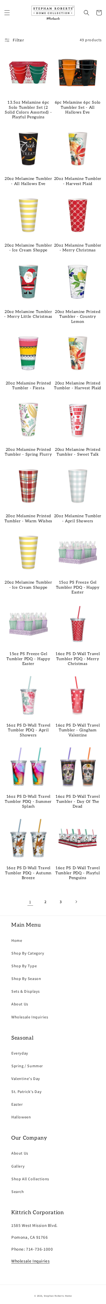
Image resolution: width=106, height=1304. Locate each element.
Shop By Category (27, 953)
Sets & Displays (25, 991)
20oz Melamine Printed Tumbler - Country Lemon (78, 317)
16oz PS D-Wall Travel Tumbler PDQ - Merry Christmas (77, 659)
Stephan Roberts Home (58, 1295)
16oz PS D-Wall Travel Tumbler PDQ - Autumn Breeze (28, 873)
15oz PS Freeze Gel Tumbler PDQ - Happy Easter (77, 587)
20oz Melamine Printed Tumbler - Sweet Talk (78, 452)
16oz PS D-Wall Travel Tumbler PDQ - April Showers (28, 730)
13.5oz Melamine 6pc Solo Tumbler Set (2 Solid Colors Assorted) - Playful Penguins (28, 109)
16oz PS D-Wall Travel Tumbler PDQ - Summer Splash (28, 801)
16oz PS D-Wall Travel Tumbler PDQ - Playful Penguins (77, 873)
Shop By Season (26, 978)
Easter (17, 1104)
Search (17, 1191)
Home (16, 940)
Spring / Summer (27, 1065)
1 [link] (30, 902)
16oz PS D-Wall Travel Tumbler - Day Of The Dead (77, 801)
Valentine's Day (25, 1078)
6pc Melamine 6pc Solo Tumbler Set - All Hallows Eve (78, 107)
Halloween (21, 1117)
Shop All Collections (30, 1178)
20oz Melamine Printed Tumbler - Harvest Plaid (77, 385)
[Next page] (76, 902)
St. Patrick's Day (26, 1091)
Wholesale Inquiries (29, 1017)
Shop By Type (24, 965)
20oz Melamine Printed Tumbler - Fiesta (28, 385)
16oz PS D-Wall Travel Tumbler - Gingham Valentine (77, 730)
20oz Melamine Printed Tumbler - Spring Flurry (28, 452)
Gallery (18, 1166)
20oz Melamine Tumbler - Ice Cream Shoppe (28, 248)
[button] (7, 12)
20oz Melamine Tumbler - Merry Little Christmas (28, 314)
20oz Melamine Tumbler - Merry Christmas (78, 248)
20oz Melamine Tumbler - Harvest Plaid (78, 181)
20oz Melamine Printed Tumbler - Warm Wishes (29, 518)
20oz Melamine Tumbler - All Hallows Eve (28, 181)
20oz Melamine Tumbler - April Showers (78, 518)
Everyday (19, 1053)
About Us (19, 1004)
